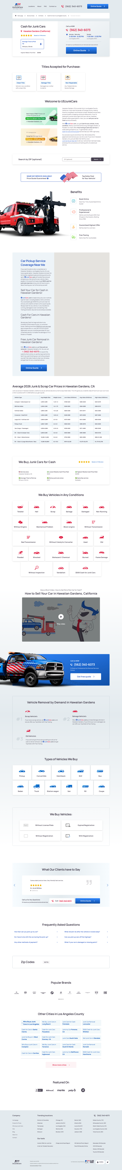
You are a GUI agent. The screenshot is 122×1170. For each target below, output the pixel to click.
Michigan (40, 1129)
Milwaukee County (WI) (99, 1123)
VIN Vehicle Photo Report (81, 1143)
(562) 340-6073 (73, 6)
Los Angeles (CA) (60, 1126)
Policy (40, 1165)
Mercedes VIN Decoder (99, 1143)
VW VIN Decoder (97, 1146)
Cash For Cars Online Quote (70, 132)
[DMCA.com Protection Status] (100, 1162)
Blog (13, 1132)
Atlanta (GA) (77, 1123)
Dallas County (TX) (98, 1120)
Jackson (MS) (78, 1132)
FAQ (45, 6)
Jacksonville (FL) (60, 1123)
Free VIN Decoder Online (81, 1146)
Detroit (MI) (77, 1120)
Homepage (15, 1120)
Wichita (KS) (59, 1129)
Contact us (52, 6)
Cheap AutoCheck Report (63, 1143)
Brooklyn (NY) (60, 1132)
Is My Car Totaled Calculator (45, 1146)
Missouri (39, 1132)
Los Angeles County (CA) (100, 1129)
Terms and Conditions (34, 1165)
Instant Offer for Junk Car (44, 1143)
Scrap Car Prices (16, 1123)
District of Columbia (43, 1120)
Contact (14, 1137)
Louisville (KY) (78, 1126)
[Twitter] (108, 1162)
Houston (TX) (78, 1129)
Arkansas (39, 1123)
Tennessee (40, 1126)
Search (96, 159)
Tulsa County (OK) (98, 1132)
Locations (31, 6)
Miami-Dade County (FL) (100, 1126)
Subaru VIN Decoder (98, 1149)
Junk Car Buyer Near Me (69, 141)
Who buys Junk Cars (17, 1126)
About (39, 6)
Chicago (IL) (59, 1120)
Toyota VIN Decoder (98, 1152)
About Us (14, 1134)
